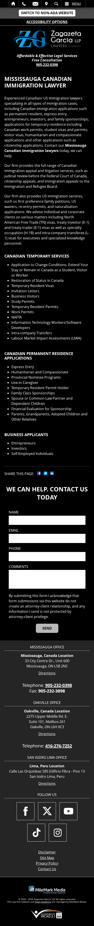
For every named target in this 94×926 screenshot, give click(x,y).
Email (35, 3)
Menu (76, 3)
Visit (46, 3)
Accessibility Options (47, 21)
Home (13, 3)
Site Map (47, 857)
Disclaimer (47, 852)
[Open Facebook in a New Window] (26, 811)
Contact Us (47, 869)
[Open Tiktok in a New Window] (36, 833)
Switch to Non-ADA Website (47, 12)
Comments (18, 566)
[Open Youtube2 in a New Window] (68, 811)
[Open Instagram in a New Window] (58, 833)
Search (56, 3)
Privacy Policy (47, 863)
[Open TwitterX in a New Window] (47, 811)
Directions (47, 673)
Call (24, 3)
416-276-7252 (58, 746)
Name (14, 512)
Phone (15, 548)
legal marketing (43, 901)
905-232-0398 (47, 64)
